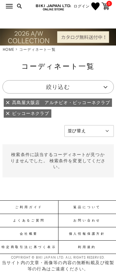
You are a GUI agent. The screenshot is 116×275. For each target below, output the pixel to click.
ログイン (82, 6)
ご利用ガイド (29, 207)
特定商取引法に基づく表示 (29, 247)
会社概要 (29, 234)
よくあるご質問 (29, 220)
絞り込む (58, 87)
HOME (8, 49)
